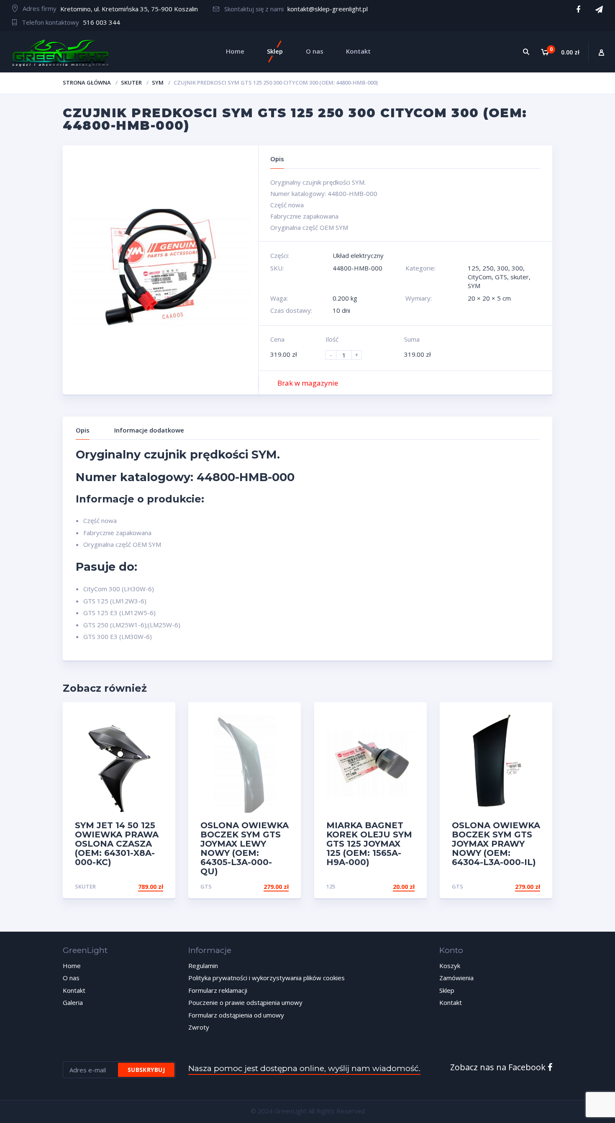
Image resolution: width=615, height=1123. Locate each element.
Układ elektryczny (358, 255)
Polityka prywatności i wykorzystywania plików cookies (266, 978)
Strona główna (87, 82)
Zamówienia (456, 978)
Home (72, 965)
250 (488, 268)
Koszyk (449, 965)
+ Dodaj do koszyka (131, 887)
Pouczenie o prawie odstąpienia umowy (245, 1002)
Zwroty (198, 1027)
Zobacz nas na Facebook (499, 1067)
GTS (501, 277)
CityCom (480, 277)
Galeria (73, 1002)
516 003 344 (101, 22)
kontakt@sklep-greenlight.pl (327, 9)
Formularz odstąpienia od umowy (236, 1015)
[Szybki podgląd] (160, 716)
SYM (158, 82)
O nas (71, 978)
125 (473, 268)
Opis (83, 430)
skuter (131, 82)
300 (502, 268)
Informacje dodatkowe (149, 430)
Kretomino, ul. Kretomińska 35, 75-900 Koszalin (129, 9)
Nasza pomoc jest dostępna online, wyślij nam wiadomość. (304, 1068)
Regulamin (203, 965)
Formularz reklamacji (217, 990)
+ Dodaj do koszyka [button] (383, 887)
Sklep (446, 990)
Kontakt (74, 990)
